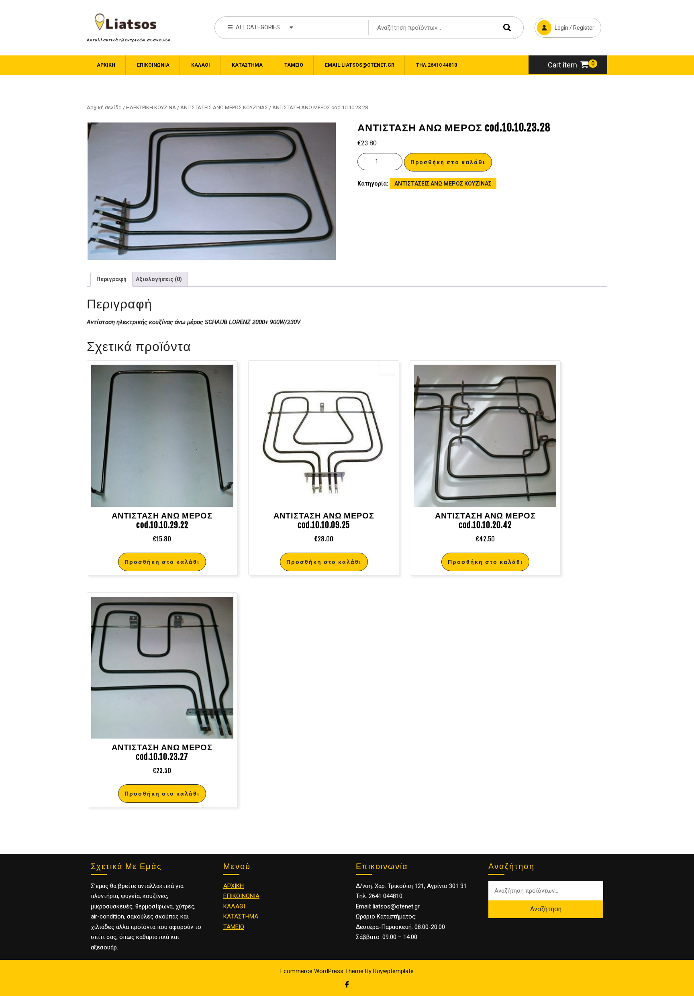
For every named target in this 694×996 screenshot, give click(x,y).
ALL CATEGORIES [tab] (258, 27)
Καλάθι (200, 65)
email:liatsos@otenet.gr (359, 65)
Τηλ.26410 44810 (436, 65)
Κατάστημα (247, 65)
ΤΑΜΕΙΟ (233, 927)
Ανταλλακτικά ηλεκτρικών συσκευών (129, 39)
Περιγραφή (111, 279)
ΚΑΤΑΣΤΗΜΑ (240, 916)
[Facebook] (347, 984)
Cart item (562, 65)
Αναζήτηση (505, 27)
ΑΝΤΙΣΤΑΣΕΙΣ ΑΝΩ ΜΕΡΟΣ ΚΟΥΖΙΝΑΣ (224, 107)
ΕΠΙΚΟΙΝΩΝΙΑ (153, 65)
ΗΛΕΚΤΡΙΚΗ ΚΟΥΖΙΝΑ (151, 107)
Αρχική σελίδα (104, 107)
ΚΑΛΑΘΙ (234, 906)
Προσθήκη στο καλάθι (448, 162)
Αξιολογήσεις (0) (159, 279)
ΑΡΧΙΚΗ (233, 886)
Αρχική (106, 65)
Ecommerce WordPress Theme (321, 971)
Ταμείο (293, 65)
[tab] (111, 279)
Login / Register (564, 24)
